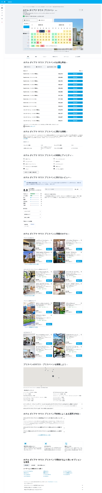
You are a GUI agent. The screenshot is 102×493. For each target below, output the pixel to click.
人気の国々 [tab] (26, 465)
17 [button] (43, 37)
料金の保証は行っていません (52, 481)
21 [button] (34, 39)
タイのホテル (45, 476)
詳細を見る (49, 249)
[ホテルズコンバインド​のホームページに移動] (8, 2)
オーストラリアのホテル (28, 471)
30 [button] (40, 42)
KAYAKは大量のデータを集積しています (32, 487)
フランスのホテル (27, 474)
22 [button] (37, 39)
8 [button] (37, 34)
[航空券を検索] (2, 5)
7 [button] (61, 34)
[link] (32, 264)
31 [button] (69, 42)
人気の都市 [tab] (33, 465)
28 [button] (34, 42)
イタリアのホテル (27, 476)
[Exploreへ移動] (2, 15)
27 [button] (32, 42)
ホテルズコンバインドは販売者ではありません (34, 485)
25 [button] (46, 39)
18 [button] (46, 37)
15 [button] (37, 37)
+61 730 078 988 (26, 14)
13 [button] (32, 37)
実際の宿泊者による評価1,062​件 (37, 16)
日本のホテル (26, 472)
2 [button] (40, 31)
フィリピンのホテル (47, 474)
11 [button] (46, 34)
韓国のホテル (45, 472)
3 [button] (43, 31)
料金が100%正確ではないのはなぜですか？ (33, 489)
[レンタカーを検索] (2, 10)
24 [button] (43, 39)
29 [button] (37, 42)
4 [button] (46, 31)
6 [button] (58, 34)
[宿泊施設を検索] (2, 8)
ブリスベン (47, 6)
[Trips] (2, 19)
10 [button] (43, 34)
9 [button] (40, 34)
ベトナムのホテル (66, 474)
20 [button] (32, 39)
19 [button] (49, 37)
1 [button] (37, 31)
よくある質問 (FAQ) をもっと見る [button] (44, 435)
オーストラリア (29, 6)
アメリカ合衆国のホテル (67, 472)
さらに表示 (25, 138)
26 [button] (49, 39)
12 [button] (49, 34)
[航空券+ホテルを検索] (2, 13)
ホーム (24, 6)
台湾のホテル (45, 471)
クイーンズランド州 (39, 6)
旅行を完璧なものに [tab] (41, 465)
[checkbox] (29, 225)
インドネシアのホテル (67, 471)
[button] (2, 2)
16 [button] (40, 37)
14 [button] (34, 37)
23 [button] (40, 39)
